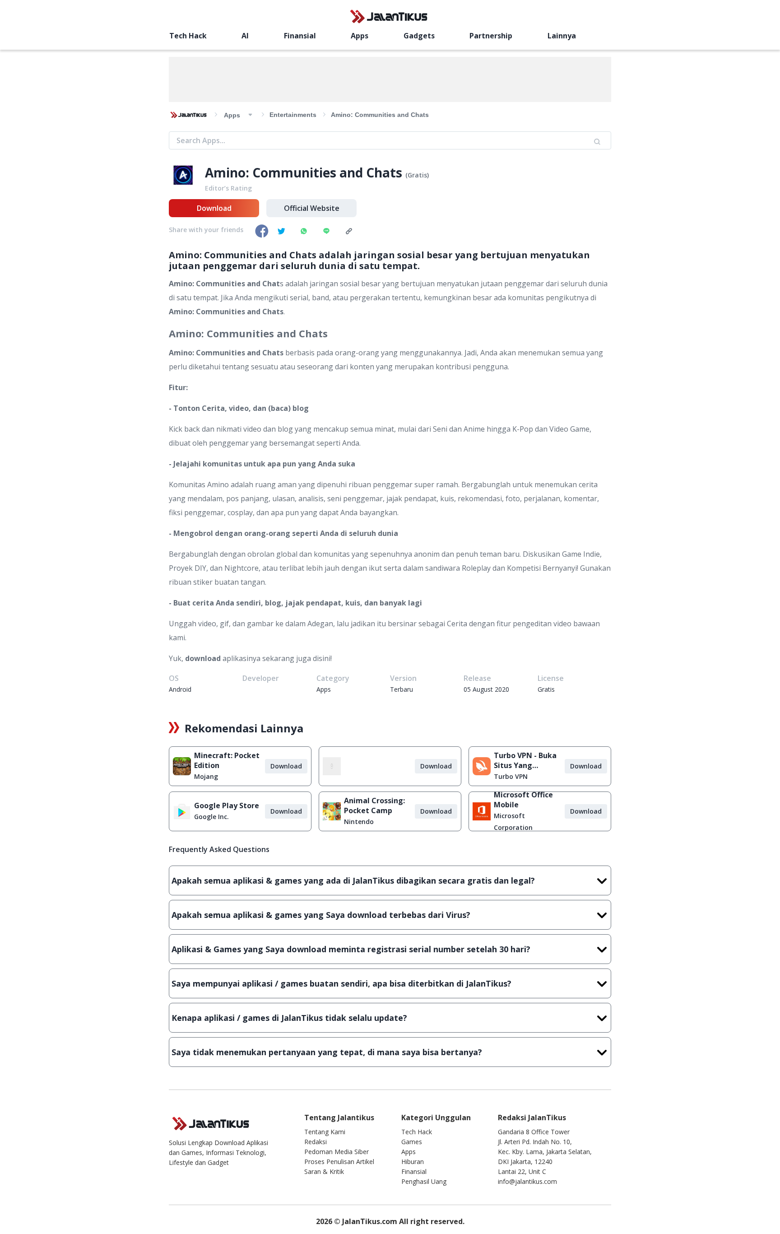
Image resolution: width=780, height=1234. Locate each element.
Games (411, 1141)
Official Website (311, 208)
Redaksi (315, 1141)
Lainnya (562, 36)
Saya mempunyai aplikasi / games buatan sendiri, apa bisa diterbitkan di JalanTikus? (341, 983)
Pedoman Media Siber (336, 1151)
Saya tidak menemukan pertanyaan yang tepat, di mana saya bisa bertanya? (327, 1052)
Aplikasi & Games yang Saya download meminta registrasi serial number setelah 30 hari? (351, 949)
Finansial (300, 36)
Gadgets (419, 36)
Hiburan (412, 1161)
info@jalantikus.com (527, 1181)
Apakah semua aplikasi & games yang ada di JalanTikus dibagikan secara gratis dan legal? (353, 880)
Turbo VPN (511, 776)
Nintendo (359, 821)
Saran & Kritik (324, 1171)
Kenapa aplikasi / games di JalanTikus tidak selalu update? (289, 1017)
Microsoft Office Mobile (523, 800)
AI (245, 36)
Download (214, 208)
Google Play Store (226, 805)
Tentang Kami (324, 1131)
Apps (359, 36)
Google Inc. (211, 816)
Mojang (206, 776)
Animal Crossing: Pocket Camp (374, 805)
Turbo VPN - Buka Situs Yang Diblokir (525, 760)
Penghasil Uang (423, 1181)
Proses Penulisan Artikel (339, 1161)
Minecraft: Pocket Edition (227, 760)
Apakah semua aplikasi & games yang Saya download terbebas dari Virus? (321, 914)
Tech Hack (188, 36)
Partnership (490, 36)
